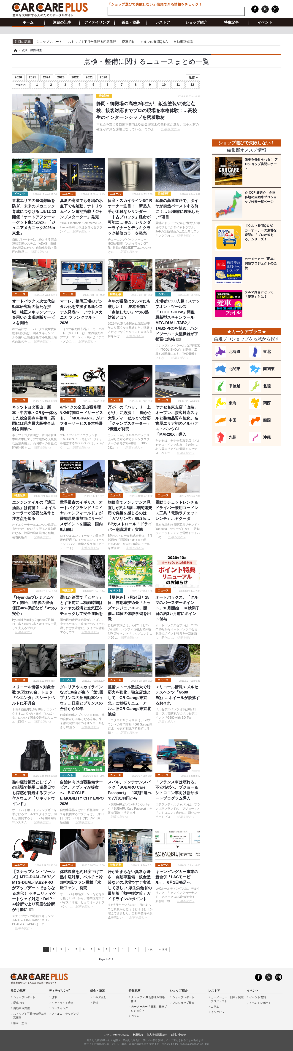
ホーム (28, 22)
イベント (265, 22)
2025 (32, 77)
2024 (46, 77)
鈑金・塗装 (131, 22)
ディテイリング (97, 22)
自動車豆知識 (183, 41)
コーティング (60, 1008)
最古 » (193, 77)
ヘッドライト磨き (62, 1002)
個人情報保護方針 (157, 1034)
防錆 (95, 1002)
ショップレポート (49, 41)
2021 (89, 77)
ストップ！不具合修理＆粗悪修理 (92, 41)
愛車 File (128, 41)
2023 (61, 77)
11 (178, 84)
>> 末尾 (163, 949)
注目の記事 (62, 22)
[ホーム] (14, 50)
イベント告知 (257, 997)
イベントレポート (260, 1002)
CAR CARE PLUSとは (116, 1034)
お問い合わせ (178, 1034)
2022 (75, 77)
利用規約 (138, 1034)
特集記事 (231, 22)
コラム (135, 1016)
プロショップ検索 (183, 1002)
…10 (133, 949)
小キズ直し (99, 997)
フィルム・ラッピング (65, 1013)
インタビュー (219, 1012)
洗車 (54, 997)
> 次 (150, 949)
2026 (18, 77)
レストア (162, 22)
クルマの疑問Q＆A (154, 41)
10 (164, 84)
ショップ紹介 (196, 22)
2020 (103, 77)
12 (192, 84)
